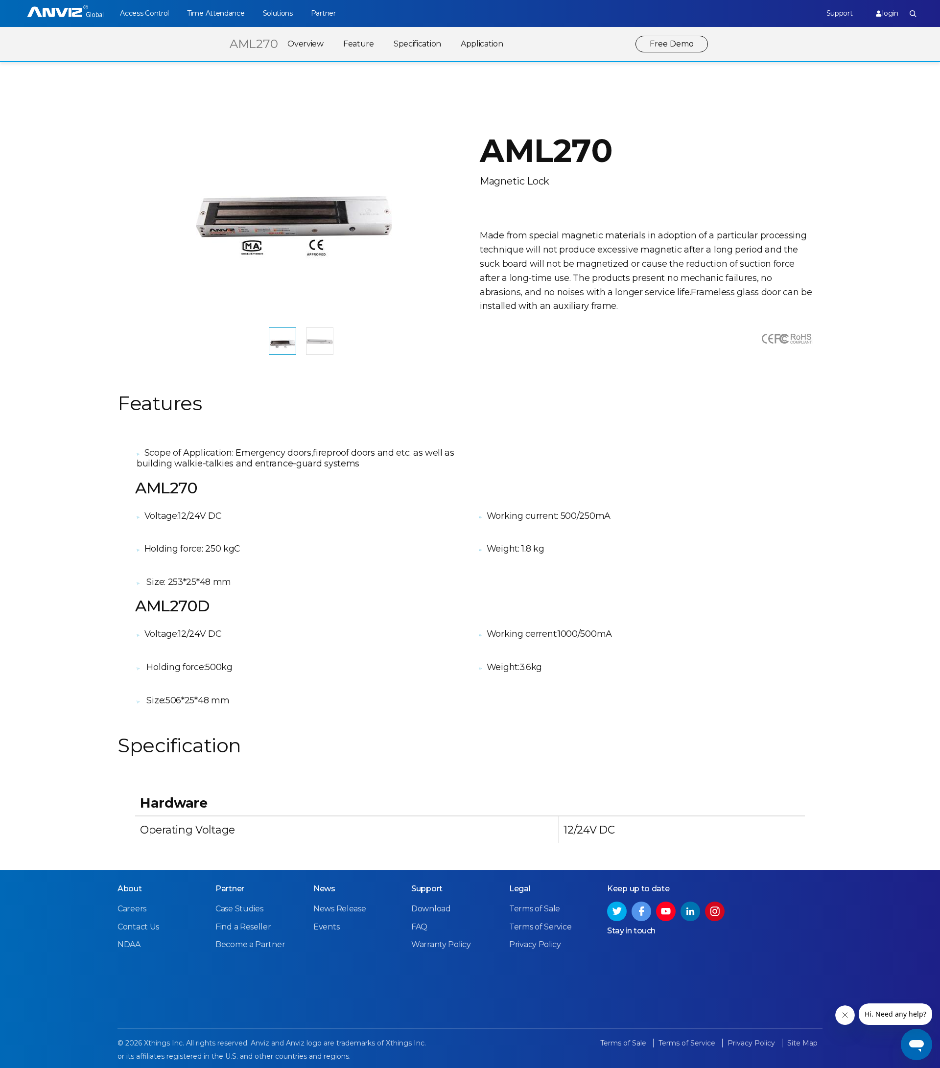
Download (431, 908)
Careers (132, 908)
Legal (520, 888)
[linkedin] (690, 911)
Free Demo (672, 43)
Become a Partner (250, 944)
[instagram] (715, 911)
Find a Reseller (243, 926)
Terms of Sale (534, 908)
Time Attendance (216, 13)
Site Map (802, 1043)
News (324, 888)
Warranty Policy (441, 944)
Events (326, 926)
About (130, 888)
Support (839, 13)
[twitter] (617, 911)
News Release (339, 908)
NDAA (129, 944)
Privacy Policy (535, 944)
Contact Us (138, 926)
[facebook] (641, 911)
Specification (417, 43)
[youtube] (666, 911)
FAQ (419, 926)
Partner (323, 13)
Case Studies (239, 908)
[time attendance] (65, 13)
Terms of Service (540, 926)
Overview (305, 43)
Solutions (278, 13)
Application (482, 43)
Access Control (144, 13)
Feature (358, 43)
